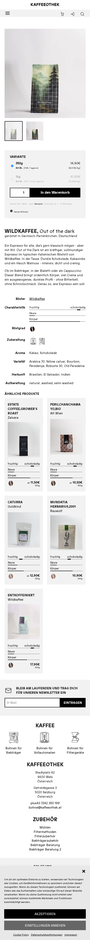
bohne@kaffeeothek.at (45, 807)
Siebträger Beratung (45, 845)
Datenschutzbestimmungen (46, 934)
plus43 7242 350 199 (45, 803)
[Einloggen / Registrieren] (72, 14)
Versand (38, 203)
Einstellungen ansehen (45, 925)
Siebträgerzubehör (45, 840)
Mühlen (45, 827)
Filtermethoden (45, 832)
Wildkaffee (37, 299)
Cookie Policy (21, 934)
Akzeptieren (45, 914)
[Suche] (82, 14)
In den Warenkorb (55, 192)
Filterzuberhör (45, 836)
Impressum (70, 934)
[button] (84, 871)
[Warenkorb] (62, 14)
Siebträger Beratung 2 (45, 849)
